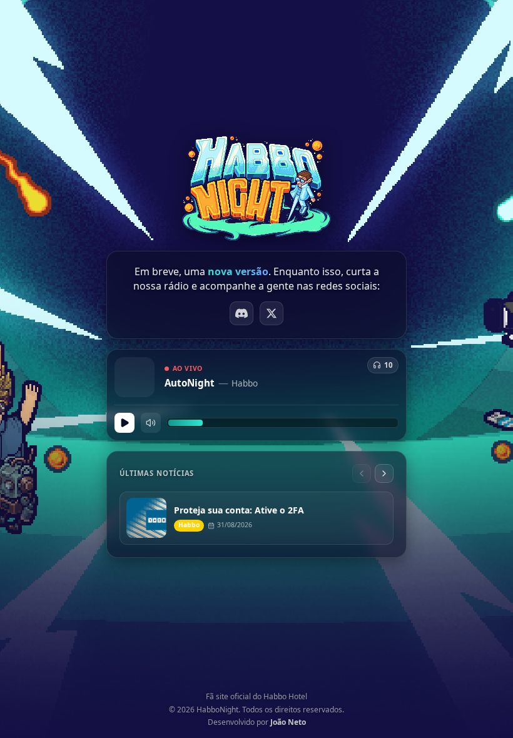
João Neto (288, 722)
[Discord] (241, 313)
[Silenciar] (151, 423)
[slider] (282, 423)
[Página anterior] (361, 473)
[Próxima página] (384, 473)
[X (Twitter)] (271, 313)
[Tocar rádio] (124, 423)
